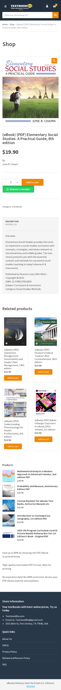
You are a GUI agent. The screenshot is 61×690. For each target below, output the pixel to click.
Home (5, 24)
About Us (7, 638)
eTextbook (17, 206)
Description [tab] (12, 221)
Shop (12, 24)
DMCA (5, 645)
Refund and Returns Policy (16, 658)
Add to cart (32, 182)
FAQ (4, 664)
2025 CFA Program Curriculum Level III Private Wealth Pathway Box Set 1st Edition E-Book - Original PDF (37, 533)
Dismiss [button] (31, 686)
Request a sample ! (20, 189)
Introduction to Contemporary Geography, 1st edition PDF (33, 517)
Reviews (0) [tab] (11, 224)
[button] (54, 61)
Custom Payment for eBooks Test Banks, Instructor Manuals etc (35, 502)
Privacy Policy (9, 651)
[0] (54, 6)
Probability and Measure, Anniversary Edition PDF (37, 488)
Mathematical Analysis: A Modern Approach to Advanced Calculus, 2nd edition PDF (36, 474)
